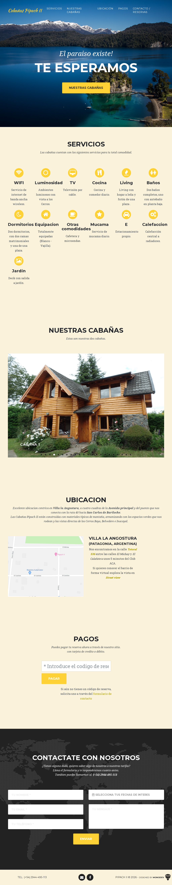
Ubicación (105, 8)
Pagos (123, 8)
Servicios (54, 8)
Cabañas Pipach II (25, 10)
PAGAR (54, 678)
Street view (113, 577)
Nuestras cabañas (74, 10)
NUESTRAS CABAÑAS (86, 88)
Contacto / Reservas (141, 10)
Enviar (86, 839)
